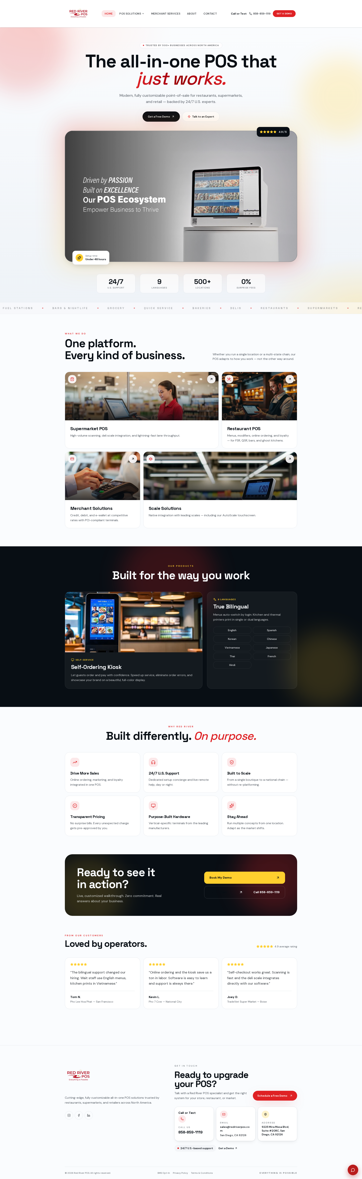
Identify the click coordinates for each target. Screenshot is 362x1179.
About (192, 13)
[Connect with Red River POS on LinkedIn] (88, 1115)
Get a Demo (284, 13)
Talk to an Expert (203, 116)
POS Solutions (130, 13)
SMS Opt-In (163, 1172)
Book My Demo (220, 878)
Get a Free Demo (159, 116)
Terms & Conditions (202, 1172)
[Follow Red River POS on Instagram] (69, 1115)
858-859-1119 (251, 13)
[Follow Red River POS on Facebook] (79, 1115)
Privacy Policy (180, 1172)
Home (109, 13)
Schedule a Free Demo (272, 1095)
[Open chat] (353, 1170)
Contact (210, 13)
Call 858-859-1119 (245, 892)
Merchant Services (165, 13)
